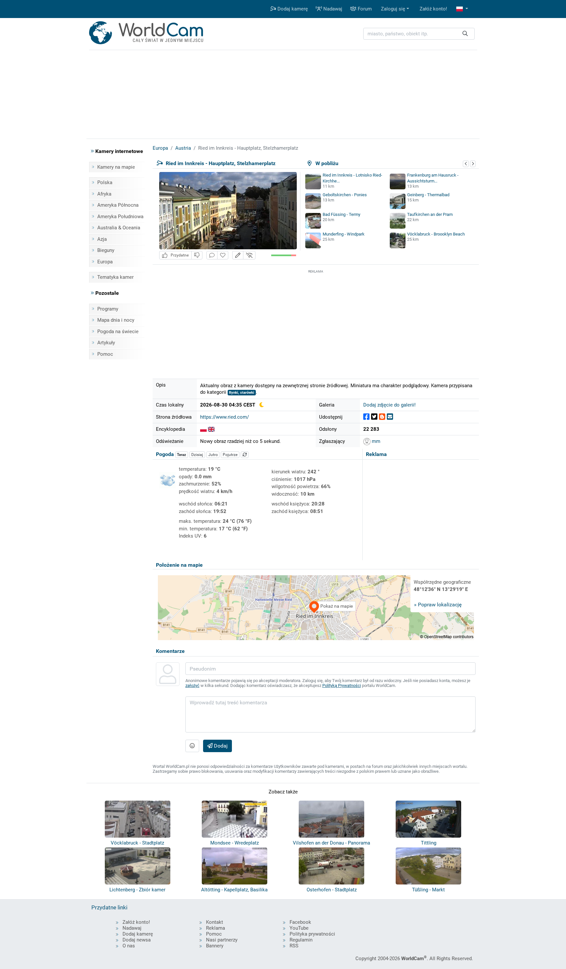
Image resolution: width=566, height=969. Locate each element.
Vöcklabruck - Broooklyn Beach (436, 234)
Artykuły (106, 343)
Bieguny (105, 250)
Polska (104, 182)
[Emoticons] (192, 746)
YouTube (299, 928)
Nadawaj (332, 9)
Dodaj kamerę (292, 9)
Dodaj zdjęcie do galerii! (389, 405)
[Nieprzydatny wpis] (196, 255)
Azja (102, 239)
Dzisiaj (197, 454)
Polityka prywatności (312, 934)
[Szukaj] (465, 34)
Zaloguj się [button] (393, 9)
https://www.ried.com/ (224, 417)
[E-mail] (390, 417)
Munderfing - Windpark (344, 234)
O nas (129, 946)
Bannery (214, 946)
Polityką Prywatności (341, 685)
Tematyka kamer (115, 277)
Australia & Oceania (118, 228)
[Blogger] (382, 417)
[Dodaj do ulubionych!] (222, 255)
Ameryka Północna (118, 205)
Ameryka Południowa (120, 216)
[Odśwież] (245, 454)
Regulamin (301, 940)
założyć (192, 685)
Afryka (104, 194)
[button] (462, 9)
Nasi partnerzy (221, 940)
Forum (364, 9)
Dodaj (220, 746)
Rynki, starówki (241, 392)
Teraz (181, 454)
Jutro (213, 454)
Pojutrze (230, 454)
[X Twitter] (374, 417)
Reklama (215, 928)
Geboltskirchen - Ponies (345, 194)
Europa (105, 262)
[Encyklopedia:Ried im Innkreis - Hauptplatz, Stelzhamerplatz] (203, 429)
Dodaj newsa (137, 940)
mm (375, 441)
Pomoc (105, 354)
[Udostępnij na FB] (366, 417)
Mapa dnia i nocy (115, 320)
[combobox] (419, 34)
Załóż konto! (433, 9)
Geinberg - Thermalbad (428, 194)
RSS (294, 946)
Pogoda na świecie (118, 331)
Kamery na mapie (116, 167)
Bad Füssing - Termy (341, 214)
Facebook (300, 922)
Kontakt (214, 922)
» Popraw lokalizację (438, 604)
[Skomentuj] (211, 255)
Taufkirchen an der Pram (430, 214)
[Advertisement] (316, 321)
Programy (107, 309)
